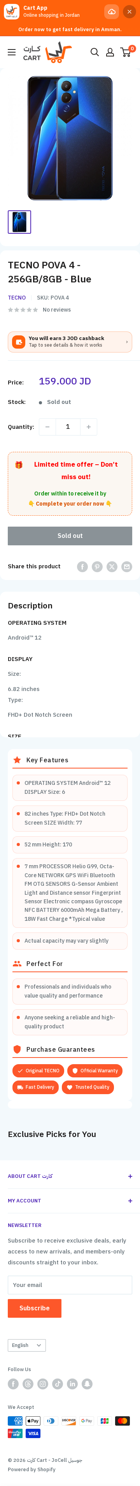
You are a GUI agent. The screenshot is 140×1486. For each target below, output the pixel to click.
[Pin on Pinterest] (97, 566)
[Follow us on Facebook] (13, 1383)
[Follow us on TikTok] (57, 1383)
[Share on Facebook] (82, 566)
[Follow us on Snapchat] (87, 1383)
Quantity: (21, 427)
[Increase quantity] (88, 427)
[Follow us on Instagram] (42, 1383)
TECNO (17, 298)
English (20, 1345)
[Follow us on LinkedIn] (72, 1383)
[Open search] (95, 52)
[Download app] (111, 11)
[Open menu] (12, 52)
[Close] (129, 11)
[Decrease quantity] (47, 427)
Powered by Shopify (32, 1469)
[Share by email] (126, 566)
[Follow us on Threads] (28, 1383)
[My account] (110, 52)
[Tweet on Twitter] (112, 566)
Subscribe (34, 1308)
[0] (126, 52)
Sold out (70, 536)
